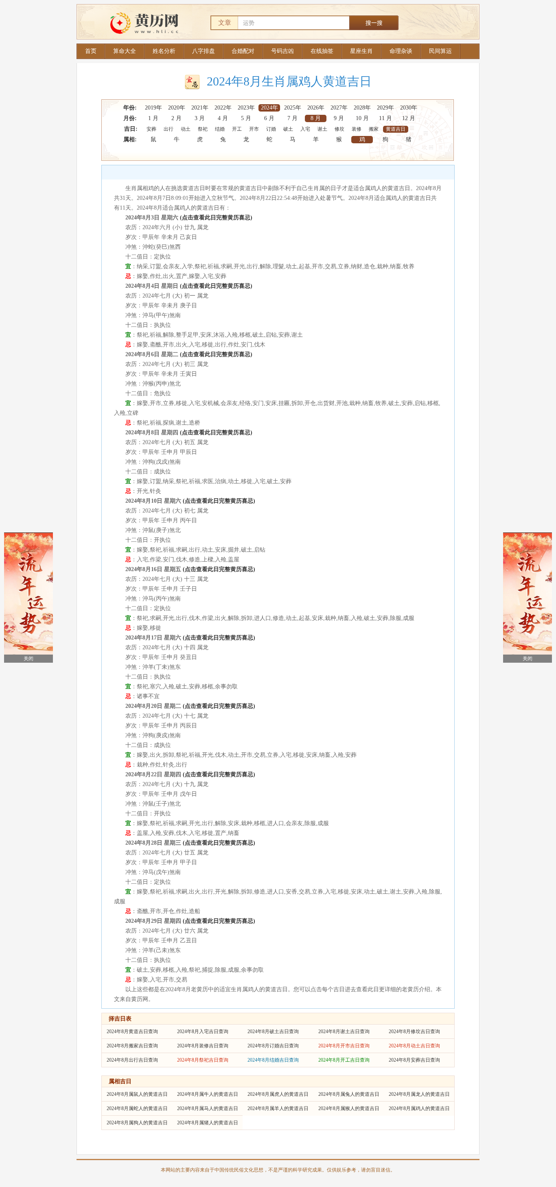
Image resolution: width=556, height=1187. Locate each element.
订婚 (271, 129)
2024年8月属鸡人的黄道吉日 (419, 1108)
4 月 (223, 118)
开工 (237, 129)
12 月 (408, 118)
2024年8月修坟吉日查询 (414, 1031)
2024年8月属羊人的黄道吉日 (278, 1108)
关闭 (28, 658)
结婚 (220, 129)
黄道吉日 (395, 129)
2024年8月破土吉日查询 (273, 1031)
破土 (288, 129)
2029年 (385, 108)
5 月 (246, 118)
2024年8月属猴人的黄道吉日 (348, 1108)
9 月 (339, 118)
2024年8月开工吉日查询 (344, 1060)
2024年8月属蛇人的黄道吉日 (137, 1108)
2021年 (199, 108)
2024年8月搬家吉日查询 (132, 1046)
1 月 (153, 118)
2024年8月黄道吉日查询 (132, 1031)
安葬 (151, 129)
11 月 (385, 118)
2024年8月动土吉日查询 (414, 1046)
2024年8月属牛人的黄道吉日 (207, 1094)
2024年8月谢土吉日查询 (344, 1031)
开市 (254, 129)
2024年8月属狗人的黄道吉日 (137, 1123)
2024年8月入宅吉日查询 (202, 1031)
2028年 (362, 108)
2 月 (176, 118)
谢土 (322, 129)
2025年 (292, 108)
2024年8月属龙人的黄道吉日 (419, 1094)
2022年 (223, 108)
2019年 (153, 108)
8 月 (316, 118)
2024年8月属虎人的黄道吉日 (278, 1094)
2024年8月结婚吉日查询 (273, 1060)
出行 (168, 129)
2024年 (269, 108)
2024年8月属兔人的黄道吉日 (348, 1094)
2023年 (246, 108)
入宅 (305, 129)
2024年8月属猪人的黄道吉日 (207, 1123)
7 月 (292, 118)
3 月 (200, 118)
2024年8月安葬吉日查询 (414, 1060)
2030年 (408, 108)
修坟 (339, 129)
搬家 (374, 129)
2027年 (339, 108)
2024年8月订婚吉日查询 (273, 1046)
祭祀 (203, 129)
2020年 (176, 108)
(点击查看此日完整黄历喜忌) (216, 218)
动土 (185, 129)
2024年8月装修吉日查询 (202, 1046)
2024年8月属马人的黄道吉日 (207, 1108)
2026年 (315, 108)
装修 (356, 129)
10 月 (362, 118)
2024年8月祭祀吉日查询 (202, 1060)
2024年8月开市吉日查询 (344, 1046)
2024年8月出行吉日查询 (132, 1060)
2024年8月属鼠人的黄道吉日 (137, 1094)
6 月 (269, 118)
